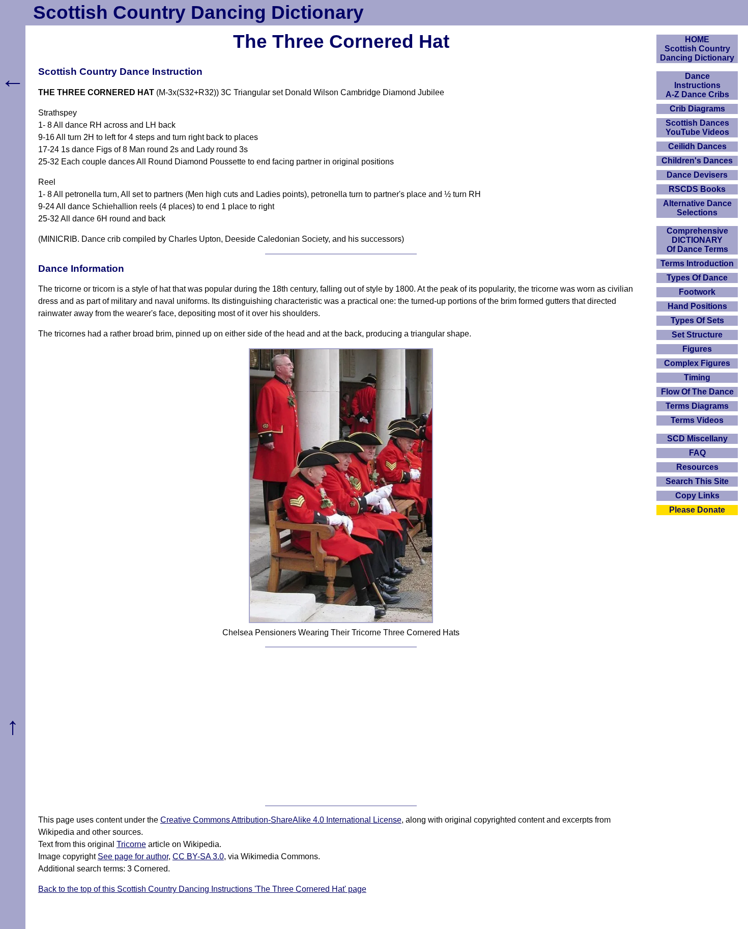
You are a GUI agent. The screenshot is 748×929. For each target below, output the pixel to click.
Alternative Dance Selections (697, 208)
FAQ (697, 452)
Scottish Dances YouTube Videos (697, 127)
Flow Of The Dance (697, 391)
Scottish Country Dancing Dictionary (198, 12)
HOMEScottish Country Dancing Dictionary (697, 48)
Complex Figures (697, 363)
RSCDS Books (697, 189)
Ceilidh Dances (697, 146)
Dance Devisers (697, 175)
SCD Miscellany (697, 438)
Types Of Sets (697, 320)
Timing (697, 377)
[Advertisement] (341, 726)
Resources (697, 467)
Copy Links (697, 495)
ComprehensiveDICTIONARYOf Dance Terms (697, 240)
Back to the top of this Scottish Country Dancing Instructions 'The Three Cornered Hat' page (202, 889)
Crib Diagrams (697, 108)
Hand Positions (697, 306)
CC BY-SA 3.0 (198, 856)
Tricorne (131, 844)
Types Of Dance (697, 277)
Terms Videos (697, 420)
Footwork (697, 292)
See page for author (133, 856)
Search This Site (697, 481)
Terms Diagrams (697, 406)
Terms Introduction (697, 263)
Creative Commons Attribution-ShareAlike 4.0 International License (280, 819)
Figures (697, 349)
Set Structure (697, 334)
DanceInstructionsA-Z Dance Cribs (697, 85)
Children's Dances (697, 160)
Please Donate (697, 509)
